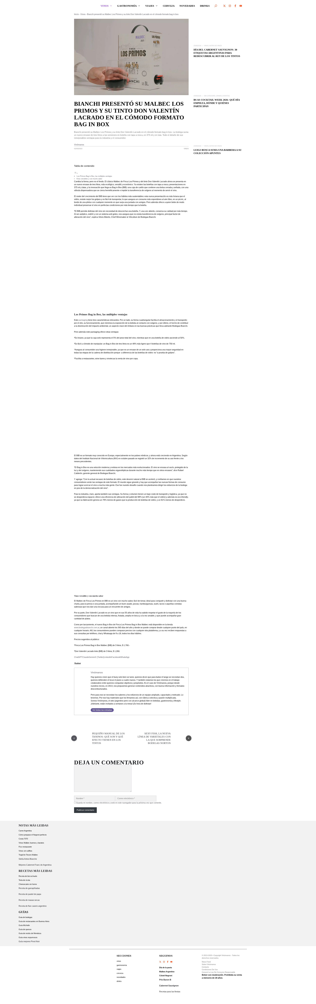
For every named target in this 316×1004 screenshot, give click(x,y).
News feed (206, 962)
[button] (215, 5)
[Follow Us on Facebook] (167, 962)
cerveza (120, 973)
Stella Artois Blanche (28, 859)
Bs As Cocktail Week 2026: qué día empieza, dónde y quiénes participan (217, 103)
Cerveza (169, 5)
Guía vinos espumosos (28, 937)
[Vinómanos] (84, 5)
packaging (83, 320)
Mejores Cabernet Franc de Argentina (35, 865)
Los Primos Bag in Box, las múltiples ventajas (94, 176)
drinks (119, 981)
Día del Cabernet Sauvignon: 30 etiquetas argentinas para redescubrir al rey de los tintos (217, 52)
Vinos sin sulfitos (25, 851)
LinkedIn (107, 657)
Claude (85, 657)
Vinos (105, 5)
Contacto (205, 967)
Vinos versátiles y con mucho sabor (89, 179)
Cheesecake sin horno (28, 884)
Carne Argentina (25, 831)
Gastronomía (127, 5)
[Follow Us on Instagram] (164, 962)
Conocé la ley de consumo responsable (218, 972)
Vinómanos (79, 145)
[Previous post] (74, 738)
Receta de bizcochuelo (28, 876)
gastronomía (122, 965)
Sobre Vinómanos (209, 964)
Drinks (205, 5)
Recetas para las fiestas (169, 992)
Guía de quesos (25, 929)
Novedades (187, 5)
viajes (119, 969)
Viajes (149, 5)
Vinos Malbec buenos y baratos (31, 843)
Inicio (76, 14)
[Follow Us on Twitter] (160, 962)
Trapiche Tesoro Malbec (28, 855)
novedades (121, 977)
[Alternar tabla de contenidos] (76, 173)
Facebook (115, 657)
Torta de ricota (24, 880)
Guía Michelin (24, 925)
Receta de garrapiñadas (29, 888)
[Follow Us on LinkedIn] (171, 962)
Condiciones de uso (210, 970)
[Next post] (188, 738)
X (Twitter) (99, 657)
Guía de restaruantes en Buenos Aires (34, 921)
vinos (119, 961)
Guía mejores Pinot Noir (29, 941)
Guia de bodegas (25, 917)
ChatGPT (78, 657)
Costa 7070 (23, 839)
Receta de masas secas (29, 900)
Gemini (92, 657)
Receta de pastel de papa (30, 894)
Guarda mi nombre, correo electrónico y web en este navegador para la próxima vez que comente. (119, 803)
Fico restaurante (25, 847)
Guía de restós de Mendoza (30, 933)
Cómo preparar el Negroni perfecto (33, 835)
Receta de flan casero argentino (33, 906)
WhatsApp (124, 657)
